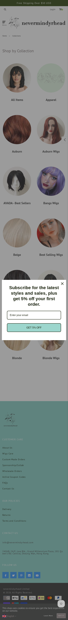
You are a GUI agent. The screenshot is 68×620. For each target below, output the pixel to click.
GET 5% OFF (34, 327)
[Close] (62, 283)
